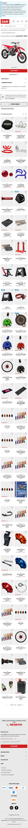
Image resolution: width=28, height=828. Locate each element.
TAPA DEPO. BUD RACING (7, 331)
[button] (25, 26)
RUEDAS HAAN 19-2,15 (20, 647)
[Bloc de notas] (22, 21)
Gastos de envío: (4, 820)
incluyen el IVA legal (16, 818)
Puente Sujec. (7, 426)
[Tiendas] (14, 21)
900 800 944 (16, 724)
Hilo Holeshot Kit (20, 307)
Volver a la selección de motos (8, 32)
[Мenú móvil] (2, 26)
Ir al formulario (12, 98)
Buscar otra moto (13, 74)
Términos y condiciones (6, 770)
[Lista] (25, 114)
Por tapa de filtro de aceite (21, 331)
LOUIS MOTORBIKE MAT (7, 402)
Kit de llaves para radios (7, 574)
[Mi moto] (18, 21)
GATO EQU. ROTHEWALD (21, 258)
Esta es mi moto (14, 70)
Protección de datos (5, 772)
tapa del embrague (21, 209)
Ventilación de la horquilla (7, 697)
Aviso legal (3, 767)
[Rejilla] (23, 114)
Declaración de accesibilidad (7, 774)
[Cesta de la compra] (26, 21)
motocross (7, 307)
